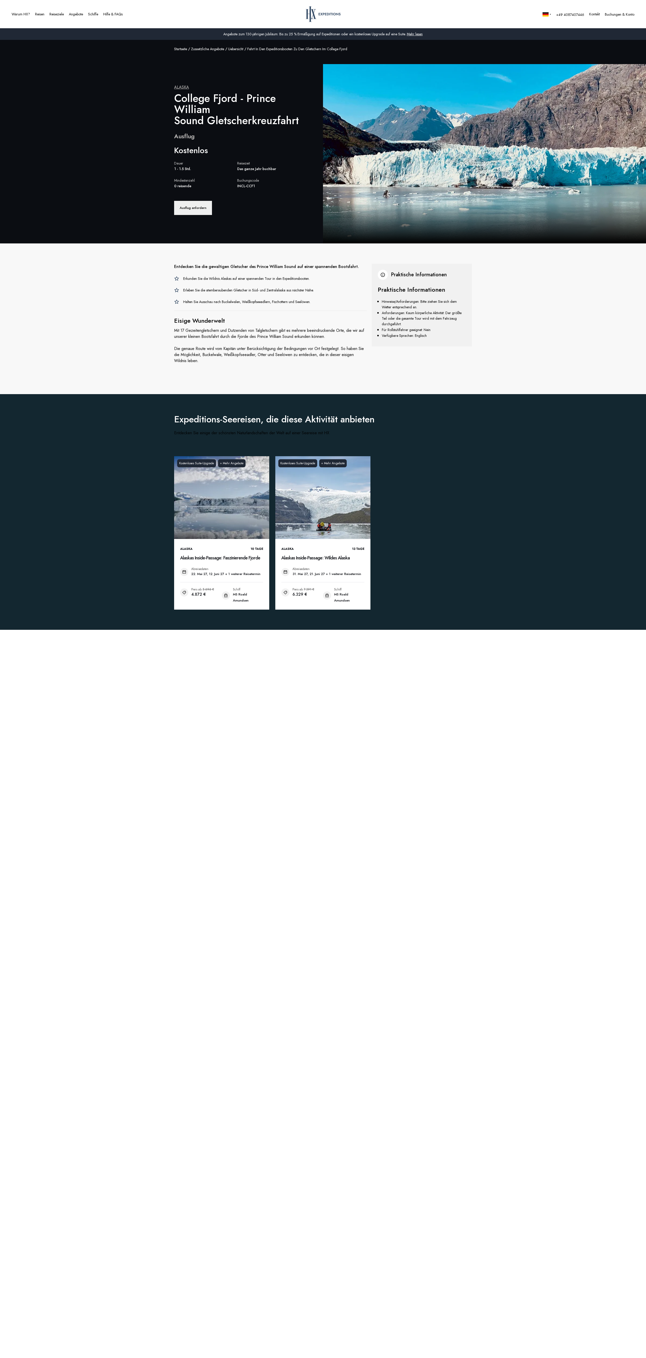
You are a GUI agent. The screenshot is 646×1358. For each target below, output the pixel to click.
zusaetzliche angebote (207, 48)
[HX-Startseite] (323, 14)
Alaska (181, 87)
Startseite (180, 48)
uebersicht (235, 48)
